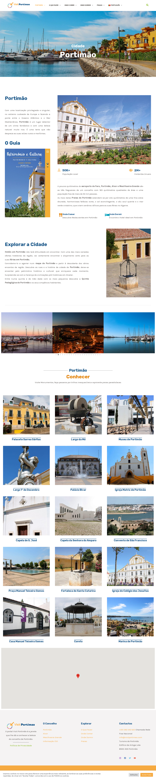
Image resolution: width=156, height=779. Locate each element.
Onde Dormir (115, 214)
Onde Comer (68, 214)
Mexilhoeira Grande (52, 737)
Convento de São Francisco (130, 540)
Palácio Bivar (78, 489)
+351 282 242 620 (127, 729)
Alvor (45, 733)
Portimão (47, 729)
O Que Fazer (86, 729)
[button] (44, 5)
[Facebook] (125, 758)
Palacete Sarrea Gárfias (26, 439)
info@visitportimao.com (130, 737)
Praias (84, 741)
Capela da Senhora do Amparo (78, 540)
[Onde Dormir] (107, 215)
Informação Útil (50, 741)
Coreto (78, 641)
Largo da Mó (78, 439)
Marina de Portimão (130, 641)
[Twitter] (130, 758)
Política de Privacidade (21, 745)
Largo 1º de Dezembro (26, 489)
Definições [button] (134, 775)
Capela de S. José (26, 540)
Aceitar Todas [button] (146, 775)
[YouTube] (135, 758)
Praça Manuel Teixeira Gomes (26, 590)
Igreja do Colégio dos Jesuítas (130, 590)
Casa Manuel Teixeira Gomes (26, 641)
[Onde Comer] (60, 215)
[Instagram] (120, 758)
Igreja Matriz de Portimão (130, 489)
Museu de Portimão (130, 439)
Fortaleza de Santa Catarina (78, 590)
